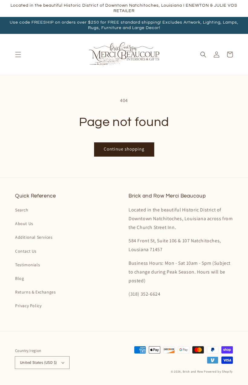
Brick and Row (193, 371)
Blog (19, 278)
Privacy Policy (28, 305)
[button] (18, 54)
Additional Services (33, 237)
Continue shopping (124, 149)
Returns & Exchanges (35, 292)
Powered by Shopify (218, 371)
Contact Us (26, 251)
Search (21, 210)
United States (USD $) (38, 362)
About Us (24, 223)
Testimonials (27, 264)
